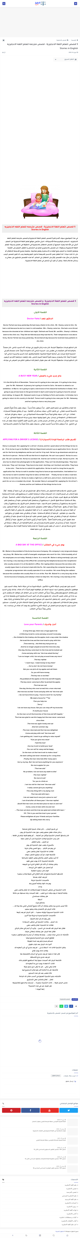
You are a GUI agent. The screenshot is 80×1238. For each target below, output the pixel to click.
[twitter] (68, 1110)
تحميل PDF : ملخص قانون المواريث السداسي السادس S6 (49, 1168)
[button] (71, 1006)
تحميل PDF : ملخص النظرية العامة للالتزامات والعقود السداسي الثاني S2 (45, 1159)
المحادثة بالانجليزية (70, 1203)
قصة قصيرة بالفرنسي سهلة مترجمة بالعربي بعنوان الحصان (49, 1121)
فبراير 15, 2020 (60, 1166)
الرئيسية (73, 40)
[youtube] (49, 1110)
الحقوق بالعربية (60, 1231)
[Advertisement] (40, 22)
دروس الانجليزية (71, 1206)
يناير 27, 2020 (60, 1147)
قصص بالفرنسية (71, 1192)
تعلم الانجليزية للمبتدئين (69, 1196)
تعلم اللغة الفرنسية (70, 1199)
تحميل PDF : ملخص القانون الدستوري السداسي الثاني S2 (50, 1149)
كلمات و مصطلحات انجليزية (68, 1217)
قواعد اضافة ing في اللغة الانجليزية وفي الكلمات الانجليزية (49, 1131)
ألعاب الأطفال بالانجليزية (68, 1221)
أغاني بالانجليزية (71, 1214)
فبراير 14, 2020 (60, 1129)
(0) (3, 52)
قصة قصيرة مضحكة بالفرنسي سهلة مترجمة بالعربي (51, 1140)
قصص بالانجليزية (62, 40)
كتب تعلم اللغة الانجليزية (69, 1224)
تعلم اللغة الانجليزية (70, 1185)
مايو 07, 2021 (60, 1138)
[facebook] (30, 1110)
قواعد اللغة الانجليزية (70, 1210)
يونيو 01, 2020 (60, 1120)
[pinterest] (11, 1110)
